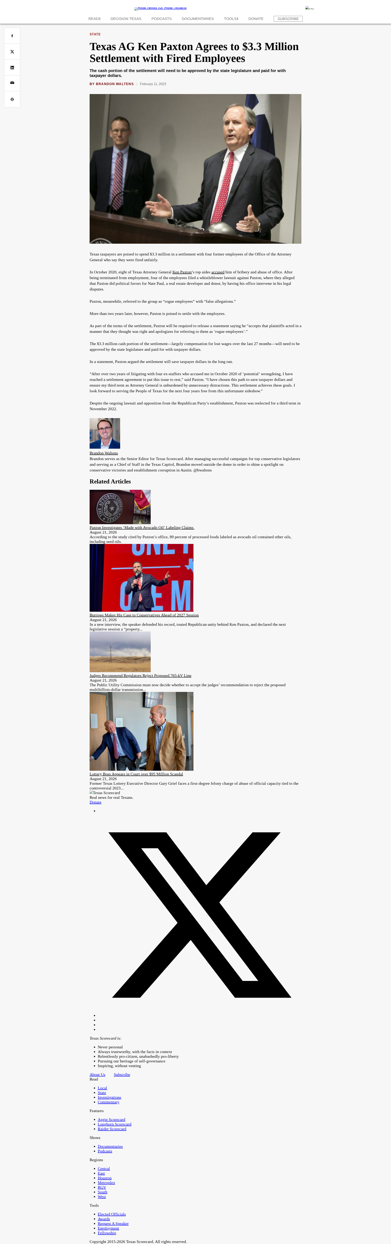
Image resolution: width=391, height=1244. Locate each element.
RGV (102, 1187)
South (102, 1192)
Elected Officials (112, 1214)
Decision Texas (126, 19)
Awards (104, 1219)
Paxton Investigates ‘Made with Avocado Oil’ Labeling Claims (142, 527)
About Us (97, 1074)
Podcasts (162, 19)
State (95, 34)
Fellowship (107, 1233)
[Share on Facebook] (12, 36)
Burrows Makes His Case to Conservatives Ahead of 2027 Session (144, 615)
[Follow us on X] (199, 1015)
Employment (108, 1228)
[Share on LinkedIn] (12, 67)
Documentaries (198, 19)
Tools (230, 19)
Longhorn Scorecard (114, 1124)
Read (93, 19)
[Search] (309, 7)
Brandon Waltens (115, 84)
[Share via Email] (12, 83)
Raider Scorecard (112, 1129)
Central (104, 1168)
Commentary (108, 1102)
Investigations (109, 1097)
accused (217, 272)
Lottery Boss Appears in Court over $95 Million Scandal (136, 774)
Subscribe (288, 19)
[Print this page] (12, 99)
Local (102, 1088)
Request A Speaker (113, 1223)
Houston (105, 1178)
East (101, 1173)
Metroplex (106, 1182)
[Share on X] (12, 51)
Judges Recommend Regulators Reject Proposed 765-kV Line (140, 675)
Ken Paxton (182, 272)
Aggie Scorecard (111, 1119)
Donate (256, 19)
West (102, 1196)
